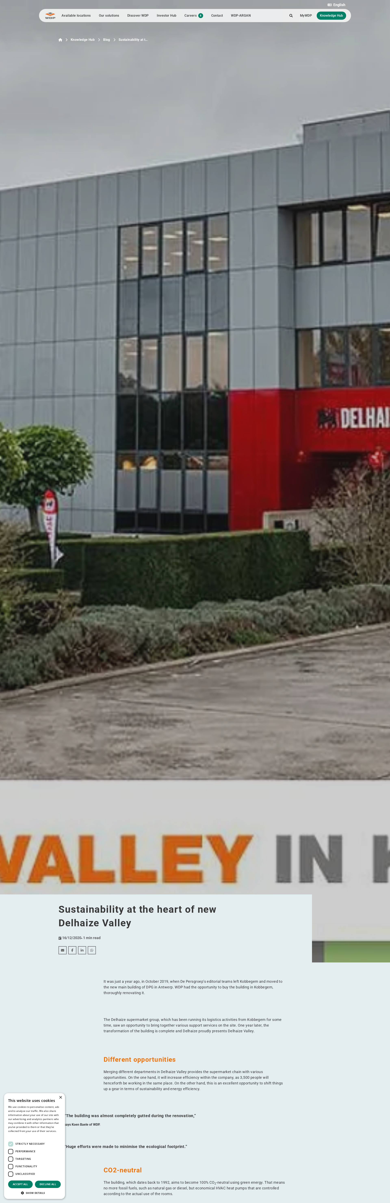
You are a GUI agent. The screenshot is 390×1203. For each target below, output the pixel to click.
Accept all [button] (20, 1184)
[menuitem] (62, 950)
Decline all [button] (48, 1184)
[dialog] (34, 1146)
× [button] (60, 1097)
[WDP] (50, 15)
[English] (60, 39)
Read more (14, 1135)
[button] (336, 5)
